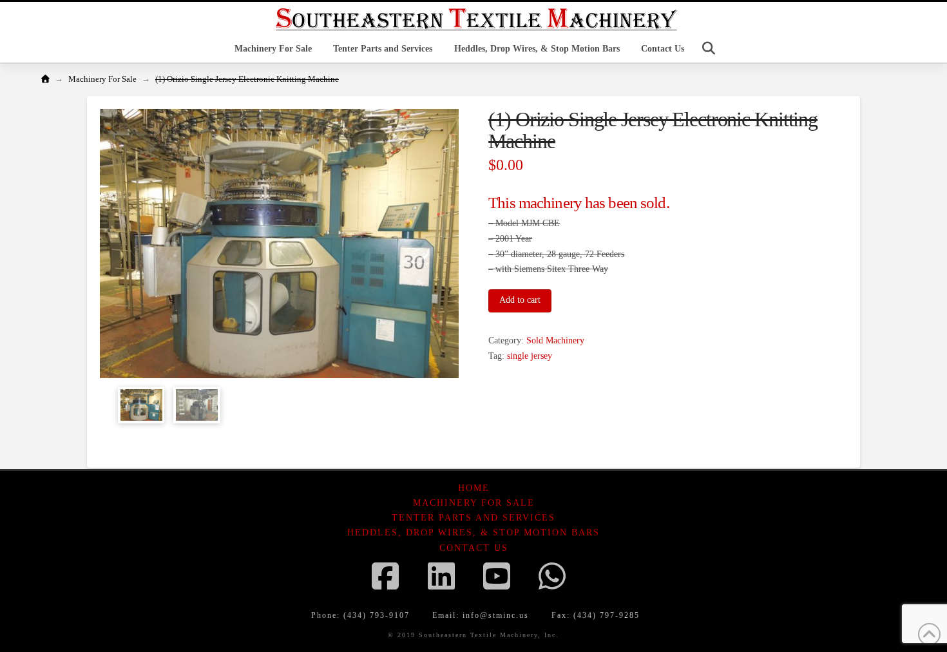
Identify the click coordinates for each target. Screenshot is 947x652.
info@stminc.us (496, 615)
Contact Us (473, 548)
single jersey (529, 356)
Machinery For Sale (474, 503)
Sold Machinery (555, 340)
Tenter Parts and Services (473, 518)
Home (474, 488)
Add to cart (519, 300)
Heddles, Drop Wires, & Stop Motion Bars (473, 532)
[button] (708, 48)
